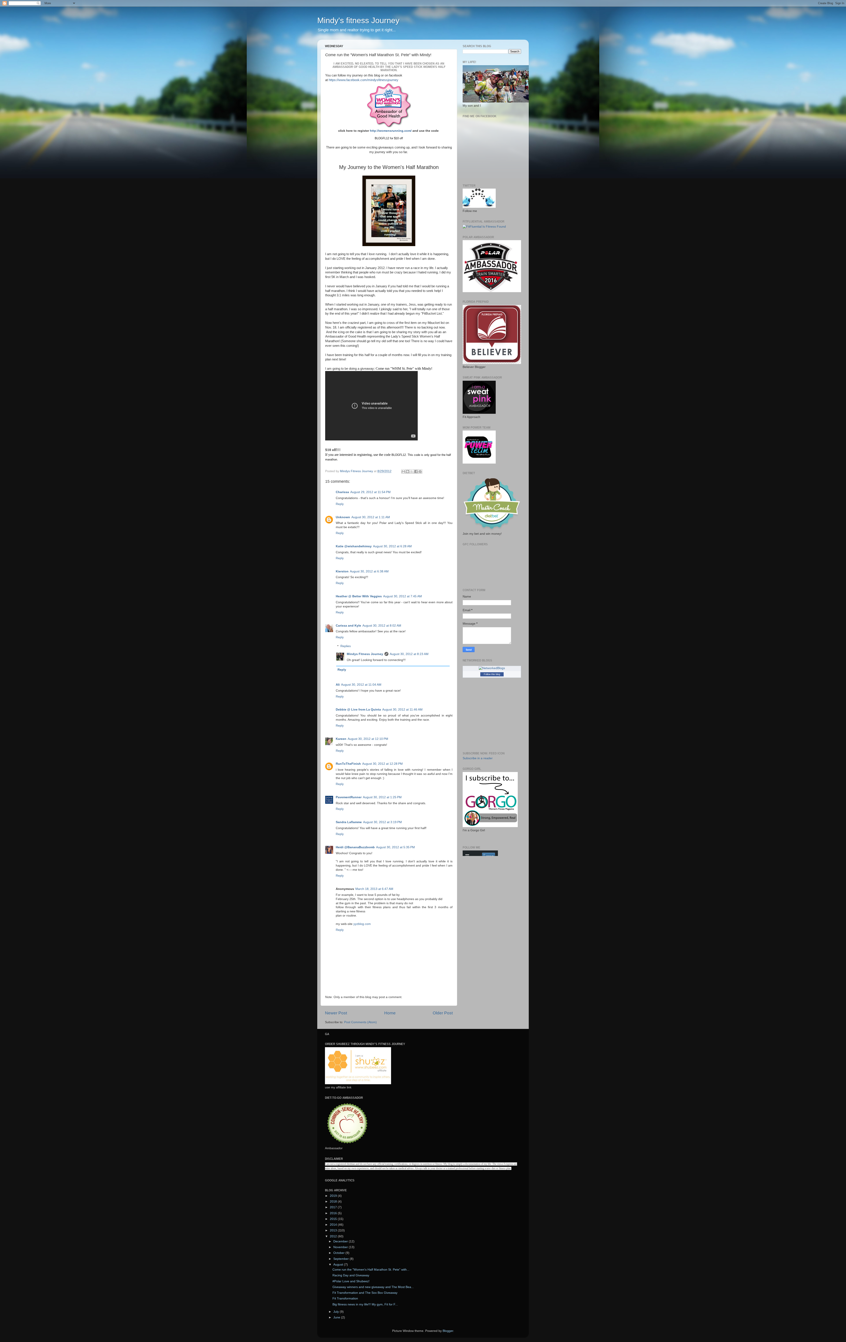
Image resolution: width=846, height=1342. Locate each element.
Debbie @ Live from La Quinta (358, 709)
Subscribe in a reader (478, 758)
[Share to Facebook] (416, 471)
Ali (338, 684)
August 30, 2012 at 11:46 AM (402, 709)
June (337, 1317)
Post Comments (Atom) (360, 1022)
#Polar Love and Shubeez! (350, 1281)
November (341, 1247)
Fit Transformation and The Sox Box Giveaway (364, 1292)
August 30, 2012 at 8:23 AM (409, 654)
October (339, 1253)
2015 (334, 1219)
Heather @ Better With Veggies (359, 596)
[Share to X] (412, 471)
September (341, 1258)
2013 (334, 1230)
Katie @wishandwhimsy (354, 546)
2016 (334, 1213)
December (341, 1241)
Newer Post (336, 1013)
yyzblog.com (362, 924)
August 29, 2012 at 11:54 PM (370, 492)
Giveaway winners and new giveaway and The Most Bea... (373, 1287)
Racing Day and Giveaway (350, 1275)
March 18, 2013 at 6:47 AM (374, 889)
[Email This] (403, 471)
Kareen (341, 739)
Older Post (443, 1013)
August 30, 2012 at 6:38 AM (369, 571)
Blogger (448, 1331)
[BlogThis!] (407, 471)
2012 (334, 1236)
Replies (345, 646)
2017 (334, 1207)
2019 (334, 1195)
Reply (340, 504)
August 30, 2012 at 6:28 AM (392, 546)
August (338, 1264)
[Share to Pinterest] (420, 471)
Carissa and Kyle (348, 625)
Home (390, 1013)
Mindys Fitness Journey (365, 654)
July (336, 1311)
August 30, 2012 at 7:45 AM (402, 596)
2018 (334, 1201)
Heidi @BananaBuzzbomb (355, 847)
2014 (334, 1224)
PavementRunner (349, 797)
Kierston (342, 571)
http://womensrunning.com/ (391, 130)
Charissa (342, 492)
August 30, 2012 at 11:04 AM (361, 684)
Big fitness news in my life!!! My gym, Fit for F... (365, 1304)
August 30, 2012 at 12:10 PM (368, 739)
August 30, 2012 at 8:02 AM (381, 625)
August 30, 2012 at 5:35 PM (395, 847)
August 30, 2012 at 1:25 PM (382, 797)
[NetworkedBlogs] (492, 668)
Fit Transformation (345, 1298)
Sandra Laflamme (349, 822)
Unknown (343, 517)
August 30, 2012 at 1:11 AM (370, 517)
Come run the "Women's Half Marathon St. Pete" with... (370, 1269)
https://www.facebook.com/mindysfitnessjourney (363, 80)
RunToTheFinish (348, 763)
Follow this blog (492, 674)
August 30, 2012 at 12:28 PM (382, 763)
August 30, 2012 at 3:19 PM (382, 822)
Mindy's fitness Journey (358, 20)
